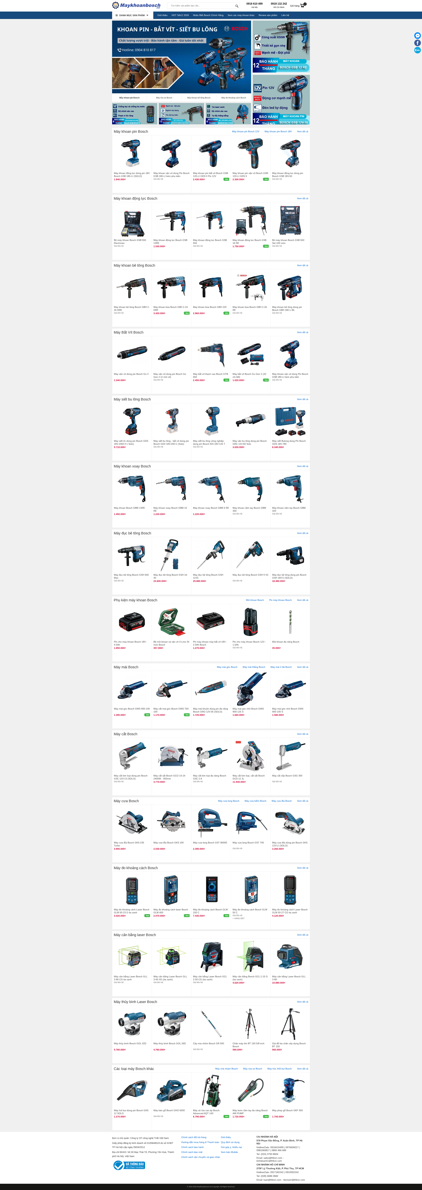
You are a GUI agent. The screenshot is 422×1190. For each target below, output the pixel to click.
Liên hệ (285, 15)
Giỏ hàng (298, 5)
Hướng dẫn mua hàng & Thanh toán (200, 1142)
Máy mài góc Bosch (227, 667)
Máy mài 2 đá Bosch (281, 667)
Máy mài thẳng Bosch (254, 667)
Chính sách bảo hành (192, 1147)
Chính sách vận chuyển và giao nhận (200, 1157)
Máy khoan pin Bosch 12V (245, 131)
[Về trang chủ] (136, 6)
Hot (226, 179)
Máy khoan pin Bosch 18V (278, 131)
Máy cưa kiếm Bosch (255, 801)
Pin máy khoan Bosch (280, 600)
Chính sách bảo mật (191, 1152)
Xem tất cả (302, 131)
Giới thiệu (162, 15)
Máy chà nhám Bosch (226, 1068)
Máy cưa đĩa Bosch (282, 801)
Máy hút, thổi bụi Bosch (279, 1068)
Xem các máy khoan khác (241, 15)
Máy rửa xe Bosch (252, 1068)
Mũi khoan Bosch (255, 600)
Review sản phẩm (268, 15)
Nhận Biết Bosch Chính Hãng (208, 15)
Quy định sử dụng (230, 1142)
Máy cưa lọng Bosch (228, 801)
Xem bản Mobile (229, 1152)
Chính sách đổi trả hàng (193, 1137)
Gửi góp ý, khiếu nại (231, 1147)
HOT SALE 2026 (180, 15)
